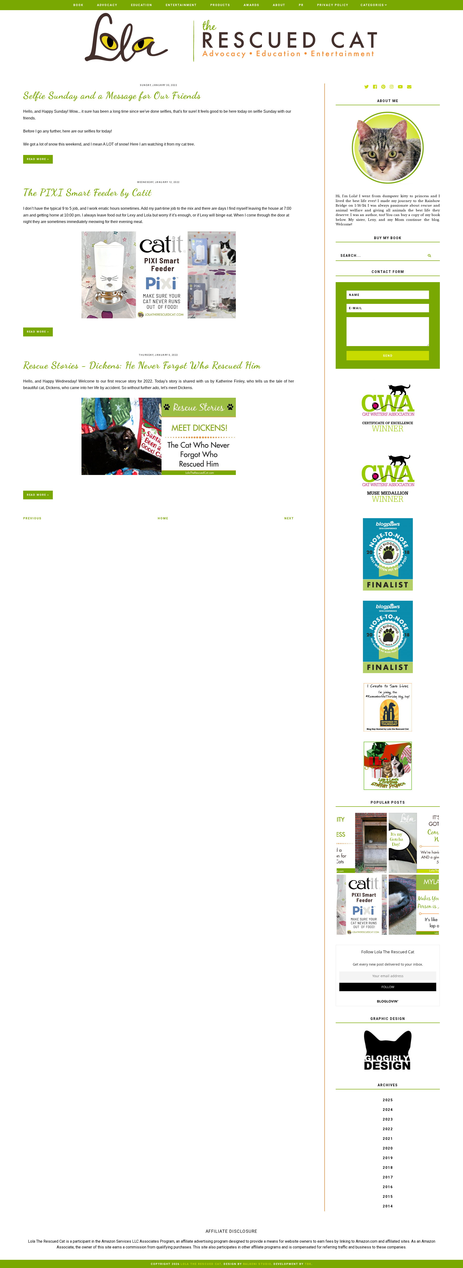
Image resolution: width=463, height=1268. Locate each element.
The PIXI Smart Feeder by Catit (87, 192)
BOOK (78, 5)
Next (289, 518)
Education (141, 5)
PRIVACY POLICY (332, 5)
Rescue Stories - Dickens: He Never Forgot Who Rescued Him (142, 365)
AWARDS (251, 5)
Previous (32, 518)
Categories (372, 5)
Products (220, 5)
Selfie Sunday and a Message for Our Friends (112, 95)
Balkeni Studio (257, 1264)
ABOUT (279, 5)
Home (163, 518)
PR (301, 5)
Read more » (38, 159)
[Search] (429, 255)
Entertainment (181, 5)
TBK (308, 1264)
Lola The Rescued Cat (201, 1264)
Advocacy (107, 5)
